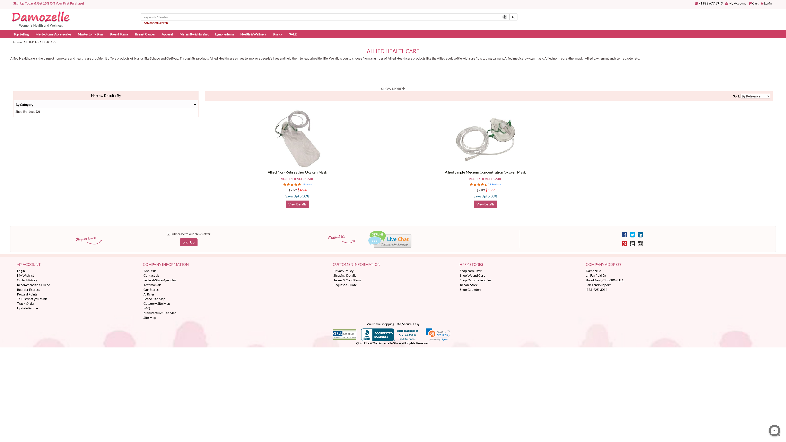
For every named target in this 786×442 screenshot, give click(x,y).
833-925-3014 (596, 289)
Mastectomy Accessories (53, 34)
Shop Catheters (470, 289)
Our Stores (151, 289)
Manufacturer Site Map (159, 313)
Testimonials (152, 285)
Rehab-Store (469, 285)
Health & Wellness (253, 34)
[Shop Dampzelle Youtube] (632, 243)
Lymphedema (224, 34)
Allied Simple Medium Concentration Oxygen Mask (485, 172)
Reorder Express (28, 289)
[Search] (513, 17)
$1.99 (490, 190)
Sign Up (189, 242)
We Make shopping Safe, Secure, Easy (393, 324)
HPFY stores (471, 265)
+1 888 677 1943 (710, 3)
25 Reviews (494, 184)
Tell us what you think (32, 299)
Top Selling (21, 34)
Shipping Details (344, 275)
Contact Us (151, 275)
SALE (293, 34)
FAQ (146, 308)
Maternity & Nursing (194, 34)
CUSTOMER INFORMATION (356, 265)
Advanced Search (156, 23)
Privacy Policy (343, 271)
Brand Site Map (154, 299)
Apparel (167, 34)
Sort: (736, 96)
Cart (755, 3)
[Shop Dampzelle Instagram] (640, 243)
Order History (27, 280)
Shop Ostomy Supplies (475, 280)
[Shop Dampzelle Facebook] (624, 234)
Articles (149, 294)
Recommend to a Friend (33, 285)
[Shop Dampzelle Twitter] (632, 234)
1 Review (306, 184)
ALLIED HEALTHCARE (393, 51)
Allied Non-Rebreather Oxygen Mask (297, 172)
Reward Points (27, 294)
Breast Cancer (145, 34)
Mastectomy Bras (90, 34)
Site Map (149, 317)
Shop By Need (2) (28, 111)
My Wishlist (25, 275)
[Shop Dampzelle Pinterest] (624, 243)
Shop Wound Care (472, 275)
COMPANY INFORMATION (166, 265)
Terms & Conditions (347, 280)
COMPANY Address (603, 265)
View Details (297, 204)
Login (768, 3)
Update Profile (27, 308)
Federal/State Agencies (159, 280)
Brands (278, 34)
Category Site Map (156, 303)
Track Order (26, 303)
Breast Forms (119, 34)
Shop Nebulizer (471, 271)
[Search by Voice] (504, 17)
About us (149, 271)
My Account (737, 3)
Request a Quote (345, 285)
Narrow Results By (106, 95)
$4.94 (301, 190)
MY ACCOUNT (28, 265)
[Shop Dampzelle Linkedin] (640, 234)
